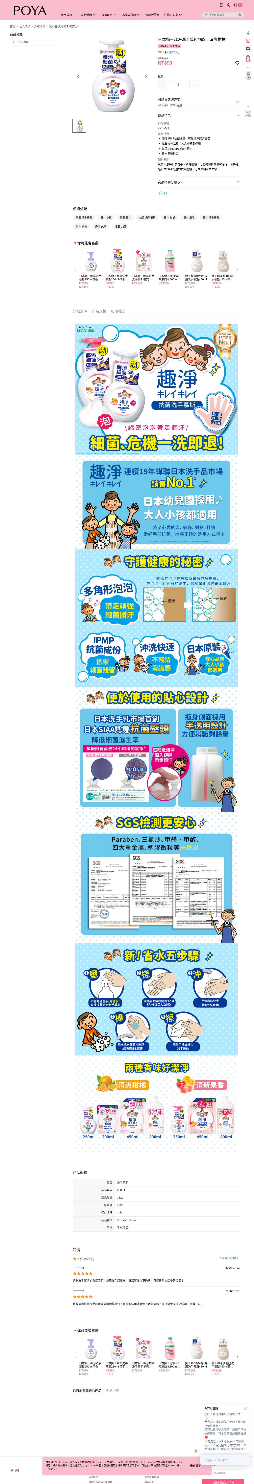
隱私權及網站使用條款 (100, 1482)
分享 (165, 193)
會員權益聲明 (151, 1477)
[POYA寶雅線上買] (32, 10)
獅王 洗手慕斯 (84, 217)
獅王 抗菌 (100, 226)
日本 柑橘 (169, 217)
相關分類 (80, 209)
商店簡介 (93, 1477)
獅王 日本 (125, 217)
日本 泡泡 (188, 217)
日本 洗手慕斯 (211, 217)
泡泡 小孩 (120, 226)
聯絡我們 (149, 1482)
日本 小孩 (106, 217)
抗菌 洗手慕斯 (147, 217)
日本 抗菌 (81, 226)
